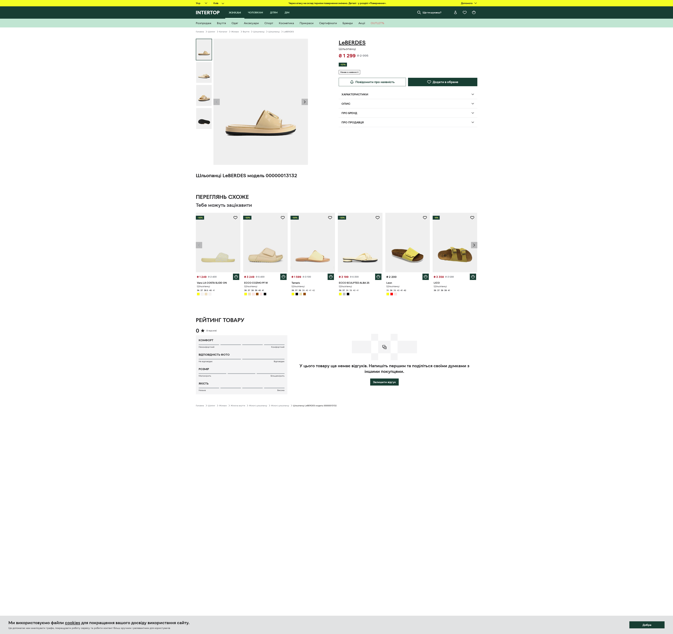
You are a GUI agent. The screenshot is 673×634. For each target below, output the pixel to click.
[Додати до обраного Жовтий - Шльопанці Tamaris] (330, 217)
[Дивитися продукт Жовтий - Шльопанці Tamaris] (312, 242)
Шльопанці (258, 32)
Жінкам (235, 32)
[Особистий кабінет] (455, 12)
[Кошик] (473, 12)
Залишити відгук (384, 382)
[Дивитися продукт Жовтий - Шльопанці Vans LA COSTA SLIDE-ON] (218, 242)
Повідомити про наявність (375, 82)
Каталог (223, 32)
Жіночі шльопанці (258, 406)
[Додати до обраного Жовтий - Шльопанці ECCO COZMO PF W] (282, 217)
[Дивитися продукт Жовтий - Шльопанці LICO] (455, 242)
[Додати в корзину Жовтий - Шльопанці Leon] (425, 277)
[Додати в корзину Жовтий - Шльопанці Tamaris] (331, 277)
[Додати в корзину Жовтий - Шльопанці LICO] (473, 277)
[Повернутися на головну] (208, 12)
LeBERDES (288, 32)
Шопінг (211, 32)
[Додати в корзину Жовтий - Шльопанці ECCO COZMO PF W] (283, 277)
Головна (200, 32)
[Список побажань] (464, 12)
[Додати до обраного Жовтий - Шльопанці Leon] (424, 217)
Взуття (246, 32)
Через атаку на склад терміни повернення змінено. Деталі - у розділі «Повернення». (337, 3)
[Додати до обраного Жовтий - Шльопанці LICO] (472, 217)
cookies (72, 623)
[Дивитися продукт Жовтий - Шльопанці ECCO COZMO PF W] (265, 242)
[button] (216, 102)
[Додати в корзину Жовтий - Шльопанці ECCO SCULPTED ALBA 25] (378, 277)
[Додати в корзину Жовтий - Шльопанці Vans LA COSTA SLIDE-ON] (236, 277)
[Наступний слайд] (305, 102)
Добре (647, 624)
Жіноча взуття (238, 406)
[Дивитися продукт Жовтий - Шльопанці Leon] (407, 242)
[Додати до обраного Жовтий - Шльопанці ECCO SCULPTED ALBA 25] (377, 217)
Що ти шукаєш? (432, 12)
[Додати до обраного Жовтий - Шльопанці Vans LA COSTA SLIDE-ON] (235, 217)
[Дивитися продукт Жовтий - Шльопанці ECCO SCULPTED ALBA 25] (360, 242)
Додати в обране (445, 82)
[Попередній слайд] (216, 102)
